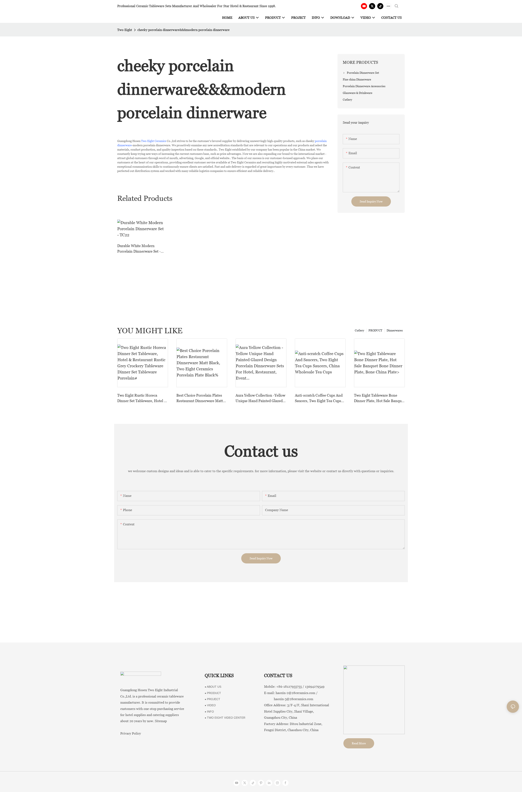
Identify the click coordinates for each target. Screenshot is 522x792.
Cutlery (359, 330)
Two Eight (124, 30)
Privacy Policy (130, 733)
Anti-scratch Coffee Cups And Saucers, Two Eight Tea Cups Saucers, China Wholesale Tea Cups (319, 398)
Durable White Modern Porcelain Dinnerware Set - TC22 (139, 249)
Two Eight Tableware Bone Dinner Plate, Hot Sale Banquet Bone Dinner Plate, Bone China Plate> (379, 398)
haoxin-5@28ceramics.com (288, 699)
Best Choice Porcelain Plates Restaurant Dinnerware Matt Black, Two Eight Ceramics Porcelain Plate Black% (199, 398)
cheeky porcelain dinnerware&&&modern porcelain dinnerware (183, 30)
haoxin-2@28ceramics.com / (297, 693)
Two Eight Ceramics (153, 141)
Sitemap (161, 721)
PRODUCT (375, 330)
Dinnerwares (395, 330)
